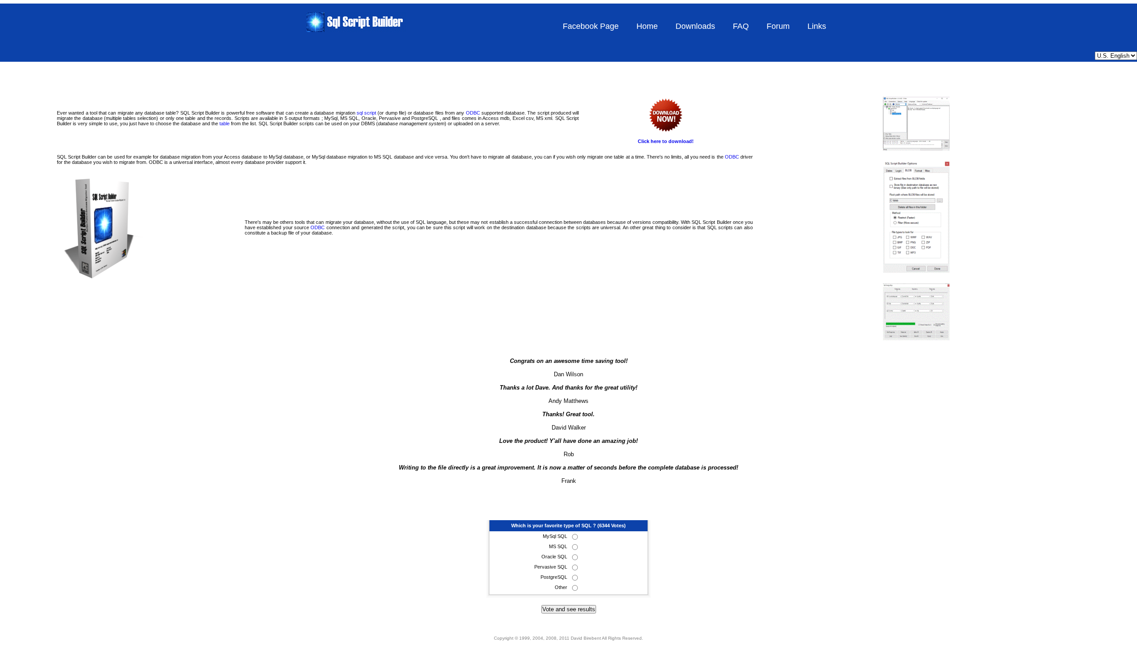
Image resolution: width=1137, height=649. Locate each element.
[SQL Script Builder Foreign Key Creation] (916, 338)
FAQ (741, 26)
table (224, 123)
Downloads (695, 26)
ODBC (473, 112)
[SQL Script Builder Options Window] (916, 271)
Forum (778, 26)
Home (647, 26)
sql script (366, 112)
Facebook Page (591, 26)
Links (816, 26)
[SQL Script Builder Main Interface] (916, 148)
